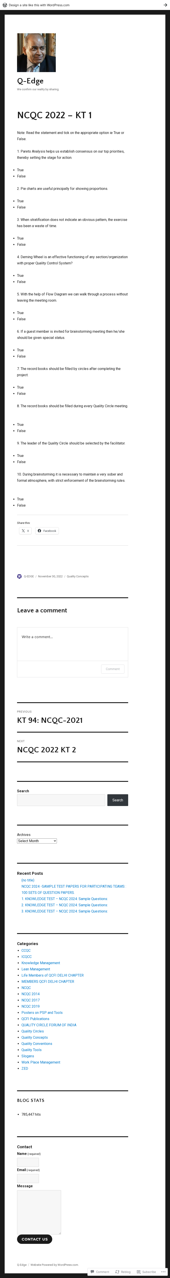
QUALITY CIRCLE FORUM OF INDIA (48, 1025)
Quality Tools (31, 1050)
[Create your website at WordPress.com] (85, 5)
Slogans (27, 1056)
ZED (24, 1068)
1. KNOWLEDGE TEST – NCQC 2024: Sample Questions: (64, 899)
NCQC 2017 (30, 1000)
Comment (113, 669)
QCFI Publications (35, 1019)
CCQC (26, 950)
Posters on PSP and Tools (42, 1013)
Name (29, 1154)
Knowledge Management (40, 963)
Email (28, 1170)
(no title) (27, 880)
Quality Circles (32, 1031)
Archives (24, 835)
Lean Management (35, 969)
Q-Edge (30, 81)
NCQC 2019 (30, 1006)
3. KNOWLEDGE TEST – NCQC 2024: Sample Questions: (64, 911)
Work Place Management (40, 1062)
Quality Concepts (78, 576)
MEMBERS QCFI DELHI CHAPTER (47, 981)
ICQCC (26, 957)
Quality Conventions (36, 1044)
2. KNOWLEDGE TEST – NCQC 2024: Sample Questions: (64, 905)
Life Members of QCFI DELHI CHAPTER (52, 975)
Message (25, 1186)
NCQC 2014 (30, 994)
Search (23, 791)
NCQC (26, 988)
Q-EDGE (29, 576)
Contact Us (35, 1239)
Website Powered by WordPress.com (54, 1264)
